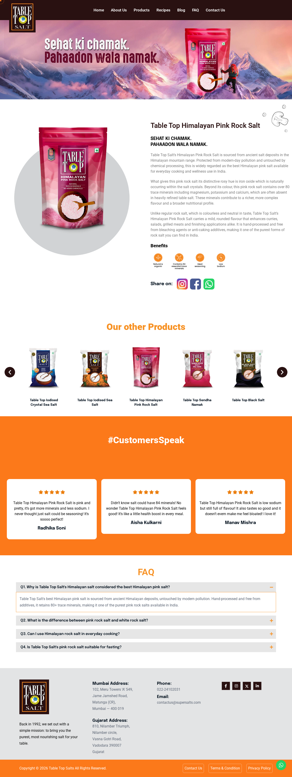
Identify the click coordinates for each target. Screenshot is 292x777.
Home (99, 10)
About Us (119, 10)
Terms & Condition (225, 768)
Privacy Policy (259, 768)
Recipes (163, 10)
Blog (181, 10)
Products (142, 10)
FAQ (195, 10)
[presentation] (10, 372)
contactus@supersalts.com (179, 702)
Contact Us (215, 10)
